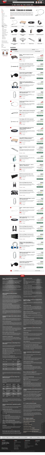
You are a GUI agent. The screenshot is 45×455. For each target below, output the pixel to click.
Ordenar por (33, 49)
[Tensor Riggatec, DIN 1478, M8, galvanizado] (14, 66)
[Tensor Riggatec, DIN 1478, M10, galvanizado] (14, 121)
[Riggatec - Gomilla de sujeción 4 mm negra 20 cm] (14, 113)
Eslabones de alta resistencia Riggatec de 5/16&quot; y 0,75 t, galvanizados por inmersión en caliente (27, 243)
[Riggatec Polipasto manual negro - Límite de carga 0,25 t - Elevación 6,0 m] (14, 167)
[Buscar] (33, 2)
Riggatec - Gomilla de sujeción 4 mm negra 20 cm (27, 110)
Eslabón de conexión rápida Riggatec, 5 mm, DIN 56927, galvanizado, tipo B (27, 199)
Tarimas (2, 44)
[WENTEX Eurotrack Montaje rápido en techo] (14, 176)
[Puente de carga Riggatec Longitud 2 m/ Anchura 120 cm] (14, 149)
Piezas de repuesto (3, 47)
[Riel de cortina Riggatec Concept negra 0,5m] (14, 236)
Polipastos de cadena (4, 30)
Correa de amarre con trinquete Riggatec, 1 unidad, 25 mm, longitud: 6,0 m (26, 262)
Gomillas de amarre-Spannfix (5, 32)
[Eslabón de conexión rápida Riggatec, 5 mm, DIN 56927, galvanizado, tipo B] (14, 201)
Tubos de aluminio (3, 23)
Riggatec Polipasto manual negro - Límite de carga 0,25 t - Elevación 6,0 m (26, 165)
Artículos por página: (37, 51)
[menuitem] (36, 0)
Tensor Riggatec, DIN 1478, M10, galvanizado (27, 119)
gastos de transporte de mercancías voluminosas (41, 148)
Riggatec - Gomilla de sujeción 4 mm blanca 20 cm (27, 208)
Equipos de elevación (4, 29)
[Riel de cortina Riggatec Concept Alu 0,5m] (14, 192)
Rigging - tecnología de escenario (4, 26)
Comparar (21, 69)
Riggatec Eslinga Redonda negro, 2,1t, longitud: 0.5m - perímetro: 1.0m (27, 217)
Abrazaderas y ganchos (4, 24)
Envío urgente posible (23, 59)
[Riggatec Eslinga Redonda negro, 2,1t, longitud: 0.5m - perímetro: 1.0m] (14, 219)
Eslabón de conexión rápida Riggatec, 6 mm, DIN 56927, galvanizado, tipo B (27, 252)
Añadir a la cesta (39, 60)
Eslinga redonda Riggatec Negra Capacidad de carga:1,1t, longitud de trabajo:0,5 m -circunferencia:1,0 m (27, 128)
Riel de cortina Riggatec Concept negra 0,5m (26, 234)
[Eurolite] (4, 437)
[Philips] (10, 437)
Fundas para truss (4, 33)
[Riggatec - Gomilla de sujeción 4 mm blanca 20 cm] (14, 210)
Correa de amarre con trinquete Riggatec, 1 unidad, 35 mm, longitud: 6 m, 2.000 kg (26, 73)
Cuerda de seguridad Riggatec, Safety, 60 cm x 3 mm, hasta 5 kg (27, 101)
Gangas (2, 46)
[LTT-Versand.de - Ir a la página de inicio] (4, 1)
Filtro (12, 49)
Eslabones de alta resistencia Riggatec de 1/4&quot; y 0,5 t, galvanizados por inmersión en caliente (27, 82)
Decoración (2, 45)
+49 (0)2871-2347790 (36, 6)
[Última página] (13, 51)
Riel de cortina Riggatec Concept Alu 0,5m (26, 190)
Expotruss (3, 22)
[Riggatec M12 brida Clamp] (14, 158)
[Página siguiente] (12, 51)
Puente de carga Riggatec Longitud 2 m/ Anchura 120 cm (27, 147)
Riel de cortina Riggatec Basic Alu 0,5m (26, 182)
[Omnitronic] (16, 437)
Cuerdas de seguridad (4, 27)
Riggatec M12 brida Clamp (24, 156)
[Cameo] (28, 437)
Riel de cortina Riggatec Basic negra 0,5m (26, 226)
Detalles (39, 97)
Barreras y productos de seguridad (4, 35)
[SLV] (34, 437)
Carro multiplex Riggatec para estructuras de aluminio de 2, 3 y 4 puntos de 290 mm (26, 138)
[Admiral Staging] (41, 437)
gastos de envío (41, 73)
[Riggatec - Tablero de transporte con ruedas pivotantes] (14, 57)
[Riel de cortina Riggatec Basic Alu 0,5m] (14, 184)
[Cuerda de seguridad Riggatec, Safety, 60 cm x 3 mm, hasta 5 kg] (14, 104)
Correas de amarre (4, 31)
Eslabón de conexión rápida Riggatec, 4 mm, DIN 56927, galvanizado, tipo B (27, 92)
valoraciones (36, 444)
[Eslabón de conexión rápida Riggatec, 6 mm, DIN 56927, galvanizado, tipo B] (14, 255)
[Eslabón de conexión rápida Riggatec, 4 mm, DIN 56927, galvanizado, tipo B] (14, 94)
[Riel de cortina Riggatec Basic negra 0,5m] (14, 228)
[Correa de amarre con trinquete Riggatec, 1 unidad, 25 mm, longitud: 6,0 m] (14, 264)
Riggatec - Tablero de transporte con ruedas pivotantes (26, 55)
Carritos (3, 28)
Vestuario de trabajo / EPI (4, 34)
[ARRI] (22, 437)
